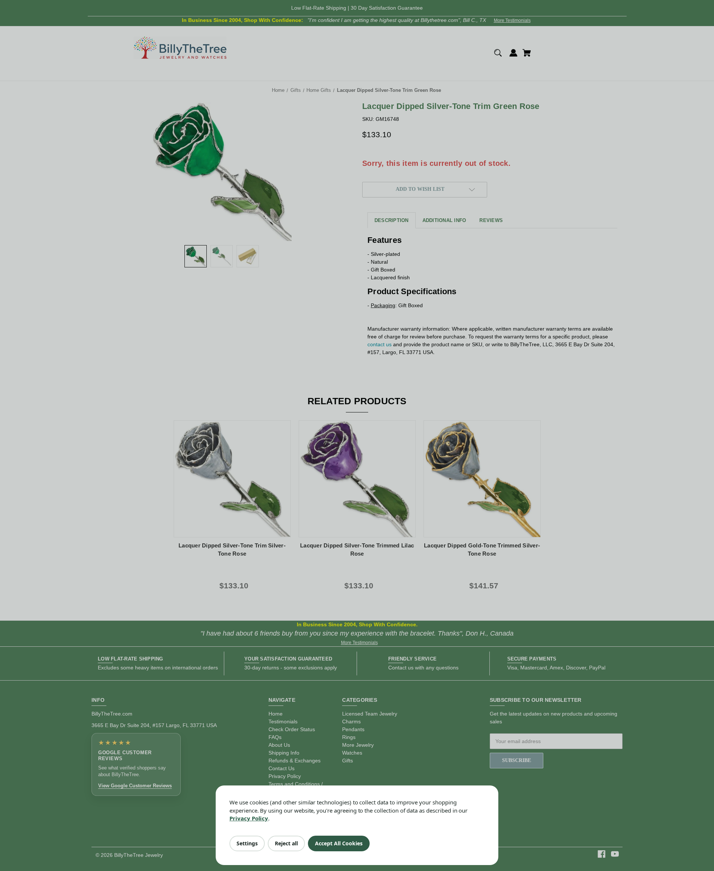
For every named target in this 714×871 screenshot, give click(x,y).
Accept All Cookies (339, 843)
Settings (247, 843)
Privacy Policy (248, 818)
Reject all (286, 843)
